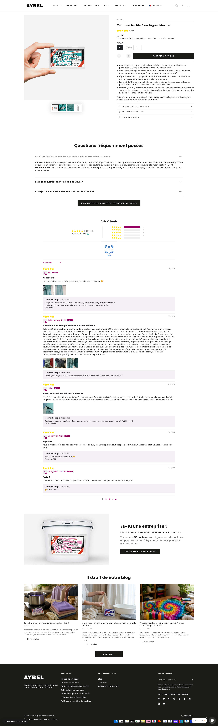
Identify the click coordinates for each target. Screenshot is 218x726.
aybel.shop (34, 716)
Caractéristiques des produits (75, 686)
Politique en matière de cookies (76, 701)
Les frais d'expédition (137, 38)
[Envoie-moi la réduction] (193, 679)
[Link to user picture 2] (60, 289)
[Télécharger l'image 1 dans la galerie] (55, 107)
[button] (155, 6)
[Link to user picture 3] (72, 363)
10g (120, 47)
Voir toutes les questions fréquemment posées (109, 203)
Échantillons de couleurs (72, 690)
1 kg (138, 47)
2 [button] (106, 499)
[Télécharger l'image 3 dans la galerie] (70, 107)
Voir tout (109, 654)
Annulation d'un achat (108, 686)
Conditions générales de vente (75, 693)
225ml (129, 47)
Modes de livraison (70, 679)
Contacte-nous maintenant (140, 551)
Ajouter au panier (163, 56)
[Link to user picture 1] (48, 289)
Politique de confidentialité (73, 697)
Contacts (102, 682)
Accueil (120, 19)
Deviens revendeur (70, 682)
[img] (48, 269)
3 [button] (109, 499)
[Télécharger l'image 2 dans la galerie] (62, 107)
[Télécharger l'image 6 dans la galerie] (77, 107)
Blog (100, 679)
